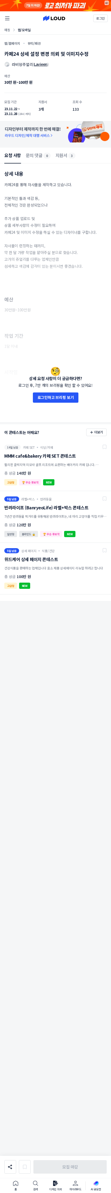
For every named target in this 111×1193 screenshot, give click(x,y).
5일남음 (11, 499)
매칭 (7, 29)
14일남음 (12, 447)
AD (107, 3)
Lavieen (40, 64)
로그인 (100, 18)
